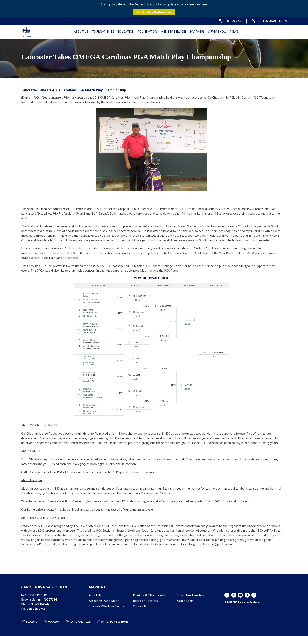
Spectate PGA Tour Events (106, 606)
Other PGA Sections (114, 621)
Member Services (173, 32)
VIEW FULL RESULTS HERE (151, 278)
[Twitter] (233, 595)
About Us (81, 32)
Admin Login (185, 601)
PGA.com (53, 621)
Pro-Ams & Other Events (149, 595)
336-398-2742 (233, 21)
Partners (197, 32)
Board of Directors (145, 601)
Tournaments (103, 32)
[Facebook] (226, 595)
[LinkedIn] (253, 595)
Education (126, 32)
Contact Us (140, 606)
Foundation (147, 32)
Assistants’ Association (104, 601)
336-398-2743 (36, 609)
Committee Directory (191, 595)
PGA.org (31, 621)
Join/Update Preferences (154, 12)
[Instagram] (247, 595)
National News (80, 621)
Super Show (217, 32)
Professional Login (271, 21)
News (234, 32)
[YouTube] (240, 595)
